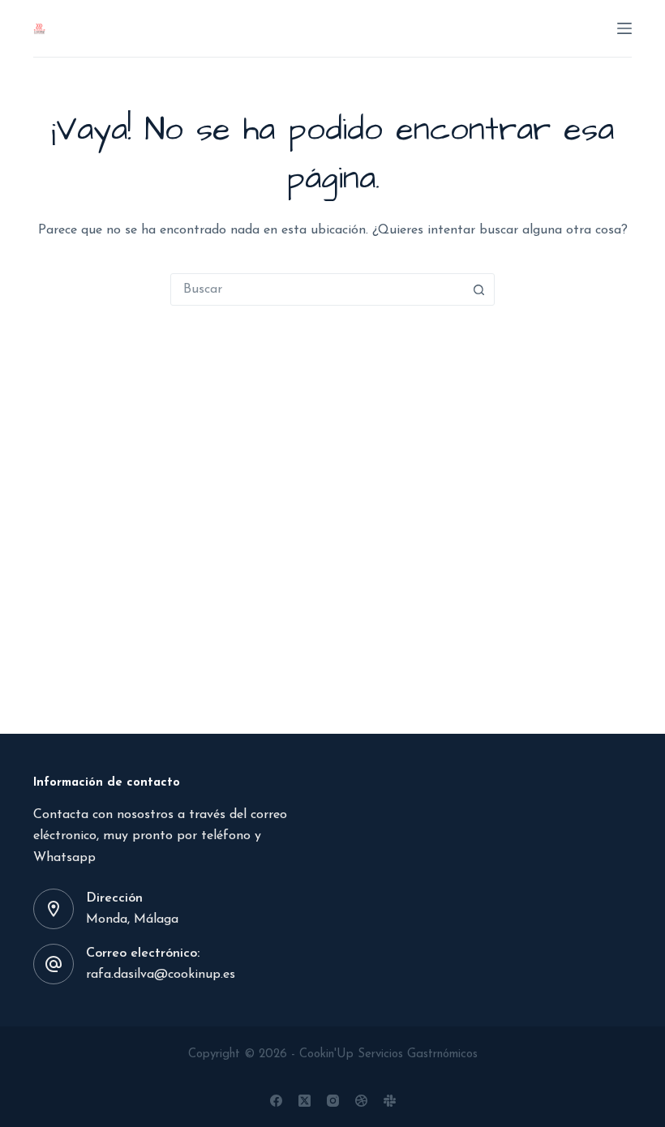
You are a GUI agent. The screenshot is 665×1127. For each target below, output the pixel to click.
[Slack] (390, 1101)
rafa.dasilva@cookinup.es (160, 974)
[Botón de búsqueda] (478, 289)
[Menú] (624, 28)
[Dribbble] (361, 1101)
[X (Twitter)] (304, 1101)
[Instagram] (333, 1101)
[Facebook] (276, 1101)
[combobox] (317, 289)
